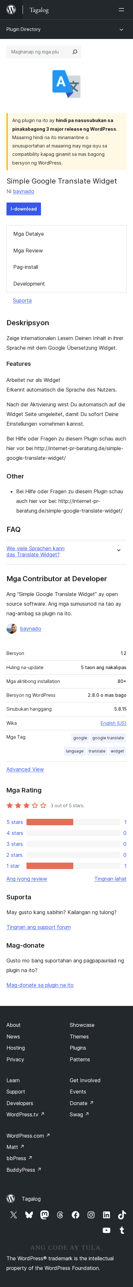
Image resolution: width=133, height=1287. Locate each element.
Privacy (15, 1059)
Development (29, 283)
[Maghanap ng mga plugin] (74, 51)
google (80, 737)
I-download (24, 209)
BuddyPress (24, 1170)
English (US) (114, 723)
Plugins (78, 1048)
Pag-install (25, 267)
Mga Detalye (28, 234)
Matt (15, 1147)
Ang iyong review (26, 878)
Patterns (80, 1059)
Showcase (82, 1025)
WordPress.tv (25, 1114)
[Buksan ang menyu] (122, 9)
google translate (108, 737)
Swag (79, 1114)
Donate (82, 1103)
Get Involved (85, 1080)
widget (117, 751)
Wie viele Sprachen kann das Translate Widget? (35, 551)
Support (15, 1091)
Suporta (22, 300)
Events (78, 1091)
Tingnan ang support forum (38, 927)
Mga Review (28, 250)
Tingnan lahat (110, 878)
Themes (79, 1036)
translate (97, 751)
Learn (13, 1080)
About (13, 1025)
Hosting (15, 1048)
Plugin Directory (23, 29)
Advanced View (25, 769)
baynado (23, 191)
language (75, 751)
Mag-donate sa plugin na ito (40, 985)
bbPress (19, 1158)
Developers (19, 1103)
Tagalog (31, 1199)
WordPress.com (28, 1135)
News (13, 1036)
